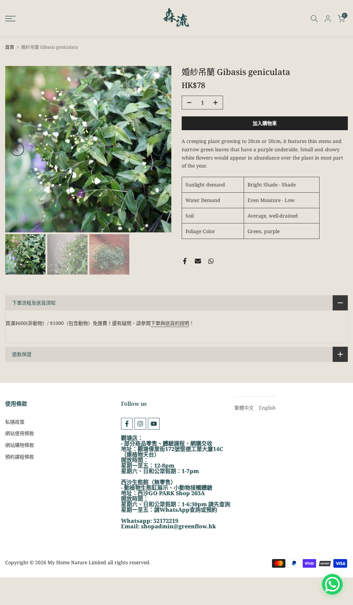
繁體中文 (244, 407)
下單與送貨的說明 (170, 323)
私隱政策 (14, 422)
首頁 (9, 47)
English (267, 407)
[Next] (159, 149)
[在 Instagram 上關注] (140, 424)
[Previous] (17, 149)
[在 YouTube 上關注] (154, 424)
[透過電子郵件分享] (198, 261)
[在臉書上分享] (185, 261)
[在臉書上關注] (127, 424)
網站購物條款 (19, 445)
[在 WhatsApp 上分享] (211, 261)
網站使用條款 (19, 433)
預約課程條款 (19, 456)
